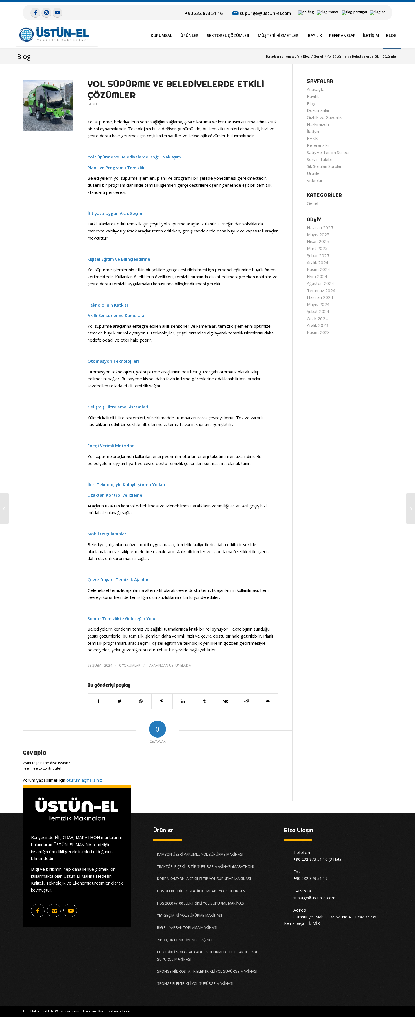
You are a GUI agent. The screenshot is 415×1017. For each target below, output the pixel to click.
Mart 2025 (317, 248)
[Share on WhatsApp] (140, 701)
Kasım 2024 (318, 269)
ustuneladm (180, 665)
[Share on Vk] (225, 701)
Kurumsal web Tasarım (116, 1011)
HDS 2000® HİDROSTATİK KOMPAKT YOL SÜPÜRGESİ (201, 891)
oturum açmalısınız (84, 780)
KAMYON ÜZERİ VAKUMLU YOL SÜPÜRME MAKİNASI (200, 854)
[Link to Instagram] (46, 12)
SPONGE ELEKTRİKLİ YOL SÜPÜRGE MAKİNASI (195, 983)
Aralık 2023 (317, 325)
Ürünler (314, 173)
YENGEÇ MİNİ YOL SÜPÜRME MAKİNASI (189, 915)
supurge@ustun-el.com (265, 13)
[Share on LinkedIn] (183, 701)
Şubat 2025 (318, 255)
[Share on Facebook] (98, 701)
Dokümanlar (318, 110)
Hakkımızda (318, 124)
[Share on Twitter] (119, 701)
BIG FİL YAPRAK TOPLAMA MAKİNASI (187, 927)
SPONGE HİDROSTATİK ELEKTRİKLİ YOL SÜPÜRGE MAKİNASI (207, 971)
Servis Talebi (319, 159)
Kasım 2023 (318, 332)
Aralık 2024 (317, 262)
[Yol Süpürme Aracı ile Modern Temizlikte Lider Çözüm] (4, 508)
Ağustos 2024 (320, 283)
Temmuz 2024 (321, 290)
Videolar (315, 180)
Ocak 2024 (317, 318)
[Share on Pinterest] (162, 701)
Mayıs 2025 (318, 234)
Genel (93, 103)
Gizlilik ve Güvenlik (324, 117)
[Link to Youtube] (57, 12)
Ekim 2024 (317, 276)
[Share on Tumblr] (204, 701)
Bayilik (313, 96)
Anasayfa (315, 89)
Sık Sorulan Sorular (324, 166)
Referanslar (318, 145)
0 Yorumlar (129, 665)
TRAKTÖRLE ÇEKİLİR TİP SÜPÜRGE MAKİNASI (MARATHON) (205, 866)
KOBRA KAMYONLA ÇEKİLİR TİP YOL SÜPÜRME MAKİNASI (204, 878)
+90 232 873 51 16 (204, 13)
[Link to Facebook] (35, 12)
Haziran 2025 (320, 227)
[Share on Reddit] (246, 701)
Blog (24, 56)
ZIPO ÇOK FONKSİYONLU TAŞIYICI (184, 939)
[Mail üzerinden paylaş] (267, 701)
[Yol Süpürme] (48, 105)
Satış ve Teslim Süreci (328, 152)
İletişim (313, 131)
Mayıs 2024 (318, 304)
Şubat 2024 (318, 311)
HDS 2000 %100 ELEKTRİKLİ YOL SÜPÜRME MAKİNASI (201, 903)
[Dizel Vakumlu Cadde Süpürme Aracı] (410, 508)
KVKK (312, 138)
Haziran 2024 (320, 297)
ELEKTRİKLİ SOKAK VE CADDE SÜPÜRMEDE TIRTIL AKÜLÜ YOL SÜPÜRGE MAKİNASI (207, 955)
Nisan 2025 (318, 241)
